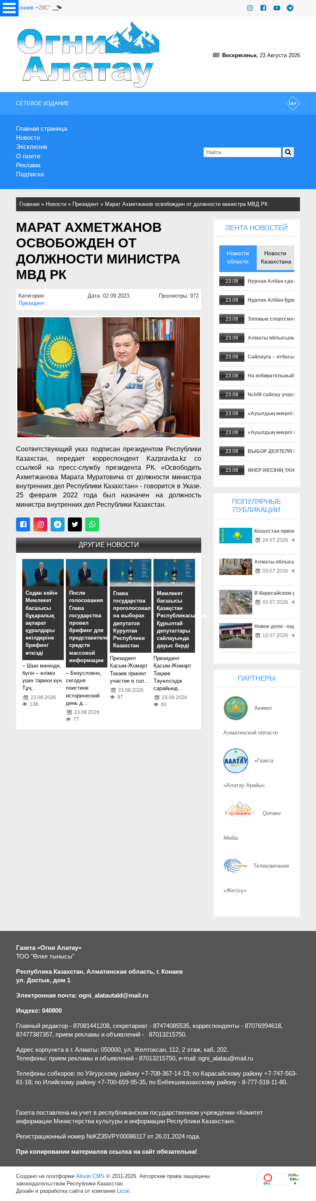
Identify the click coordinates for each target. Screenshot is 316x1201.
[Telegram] (290, 8)
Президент (85, 204)
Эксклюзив (31, 146)
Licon (123, 1191)
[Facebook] (263, 8)
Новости (28, 137)
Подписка (30, 174)
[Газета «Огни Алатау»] (89, 54)
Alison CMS (90, 1176)
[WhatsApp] (92, 524)
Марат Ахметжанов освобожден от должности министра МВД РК (186, 204)
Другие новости (109, 544)
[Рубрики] (9, 8)
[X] (75, 524)
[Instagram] (250, 8)
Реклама (28, 165)
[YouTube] (277, 8)
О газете (28, 155)
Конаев (25, 8)
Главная (29, 204)
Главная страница (41, 128)
